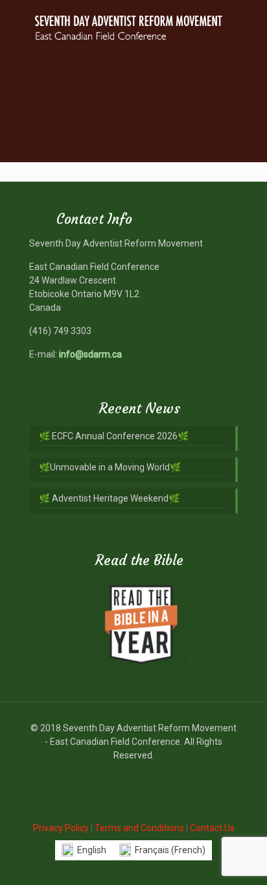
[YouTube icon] (147, 775)
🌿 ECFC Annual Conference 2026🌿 (114, 436)
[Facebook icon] (120, 775)
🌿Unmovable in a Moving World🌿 (110, 467)
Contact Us (212, 828)
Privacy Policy (61, 828)
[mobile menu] (249, 26)
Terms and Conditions (139, 828)
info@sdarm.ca (90, 354)
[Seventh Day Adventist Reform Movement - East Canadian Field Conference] (133, 25)
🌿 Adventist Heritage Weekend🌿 (109, 498)
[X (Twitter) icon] (134, 775)
